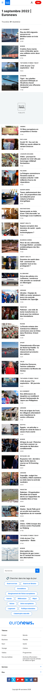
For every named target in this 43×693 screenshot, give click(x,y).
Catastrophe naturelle (21, 613)
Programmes (27, 652)
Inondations (21, 588)
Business (5, 639)
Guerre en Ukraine (29, 583)
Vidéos (4, 652)
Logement (11, 608)
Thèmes (4, 630)
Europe (4, 635)
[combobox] (21, 571)
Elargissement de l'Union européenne (21, 593)
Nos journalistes (7, 657)
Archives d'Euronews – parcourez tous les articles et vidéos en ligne (32, 658)
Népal (35, 598)
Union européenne (27, 603)
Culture (25, 648)
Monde (25, 635)
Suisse (11, 603)
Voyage (4, 648)
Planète (25, 639)
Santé (25, 644)
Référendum (22, 598)
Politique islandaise (28, 608)
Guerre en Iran (12, 583)
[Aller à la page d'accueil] (7, 2)
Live (38, 2)
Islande (9, 598)
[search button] (37, 571)
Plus (3, 672)
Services (5, 667)
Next (3, 644)
